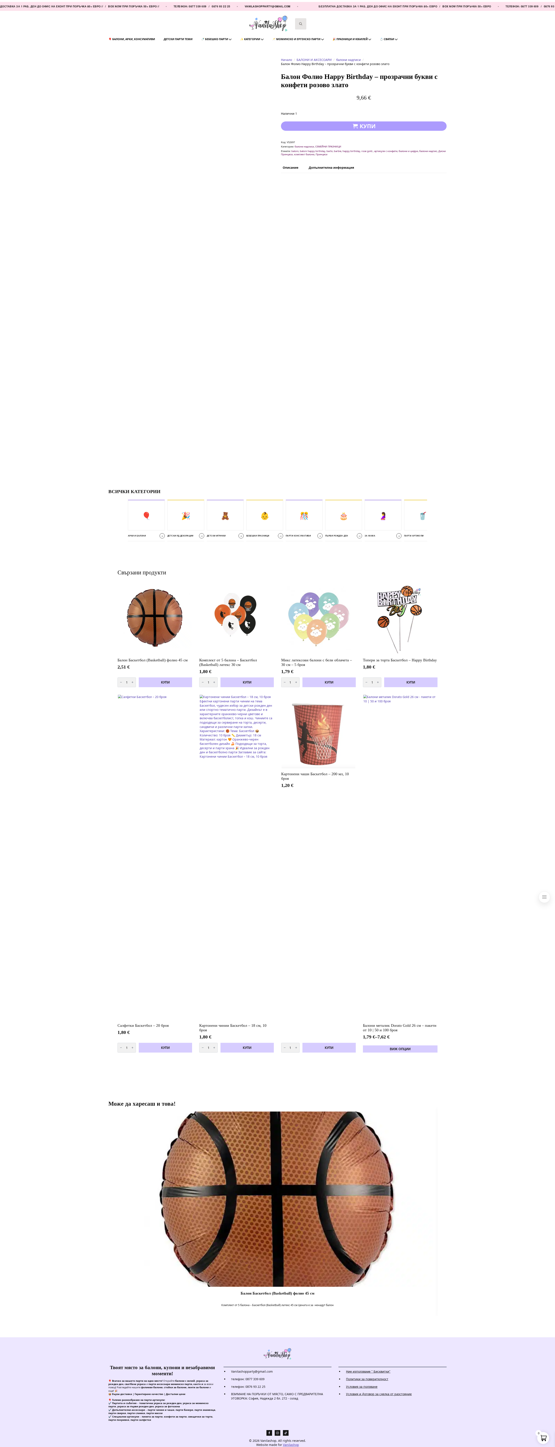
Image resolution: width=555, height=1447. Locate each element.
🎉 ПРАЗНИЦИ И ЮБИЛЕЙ (350, 39)
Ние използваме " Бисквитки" (368, 1371)
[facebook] (269, 1433)
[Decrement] (121, 682)
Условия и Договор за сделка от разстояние (379, 1394)
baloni (295, 151)
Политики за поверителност (367, 1379)
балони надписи (348, 60)
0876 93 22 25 (199, 6)
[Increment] (132, 682)
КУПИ (368, 126)
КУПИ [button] (165, 682)
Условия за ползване (361, 1387)
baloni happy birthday (312, 151)
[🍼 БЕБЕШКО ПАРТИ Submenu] (232, 39)
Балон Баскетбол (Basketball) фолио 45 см (277, 1293)
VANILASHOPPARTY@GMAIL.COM (246, 6)
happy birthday (351, 151)
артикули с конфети (385, 151)
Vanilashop (291, 1445)
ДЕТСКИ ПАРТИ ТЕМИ (178, 39)
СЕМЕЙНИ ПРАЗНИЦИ (328, 146)
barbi (329, 151)
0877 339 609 (175, 6)
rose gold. (367, 151)
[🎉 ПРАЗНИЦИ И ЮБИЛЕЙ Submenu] (371, 39)
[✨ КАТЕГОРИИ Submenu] (264, 39)
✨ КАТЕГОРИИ (250, 39)
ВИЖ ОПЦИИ (400, 1049)
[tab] (290, 167)
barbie (337, 151)
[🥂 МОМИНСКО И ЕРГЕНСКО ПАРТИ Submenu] (324, 39)
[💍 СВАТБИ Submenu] (398, 39)
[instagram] (277, 1433)
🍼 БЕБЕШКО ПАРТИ (214, 39)
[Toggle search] (300, 23)
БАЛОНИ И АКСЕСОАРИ (314, 60)
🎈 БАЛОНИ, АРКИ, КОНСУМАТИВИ (131, 39)
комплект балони (304, 154)
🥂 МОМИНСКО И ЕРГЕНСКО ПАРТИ (296, 39)
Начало (286, 60)
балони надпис (428, 151)
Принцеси (321, 154)
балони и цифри (408, 151)
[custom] (286, 1433)
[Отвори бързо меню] (544, 897)
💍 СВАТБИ (387, 39)
